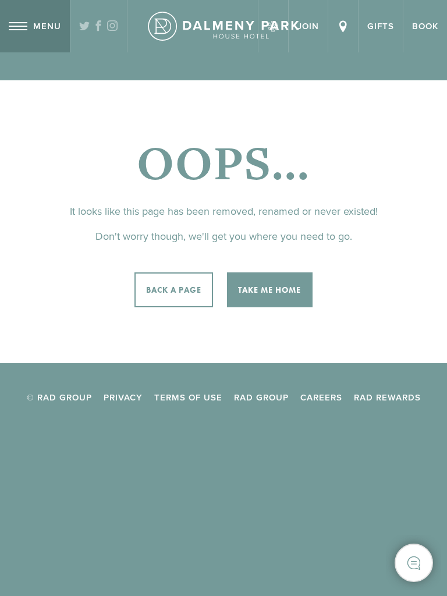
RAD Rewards (387, 397)
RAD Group (261, 397)
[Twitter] (84, 26)
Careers (321, 397)
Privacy (123, 397)
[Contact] (343, 26)
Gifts (380, 26)
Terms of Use (188, 397)
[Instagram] (112, 26)
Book (425, 26)
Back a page (173, 290)
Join (308, 26)
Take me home (269, 290)
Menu (47, 26)
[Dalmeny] (223, 26)
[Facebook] (98, 26)
